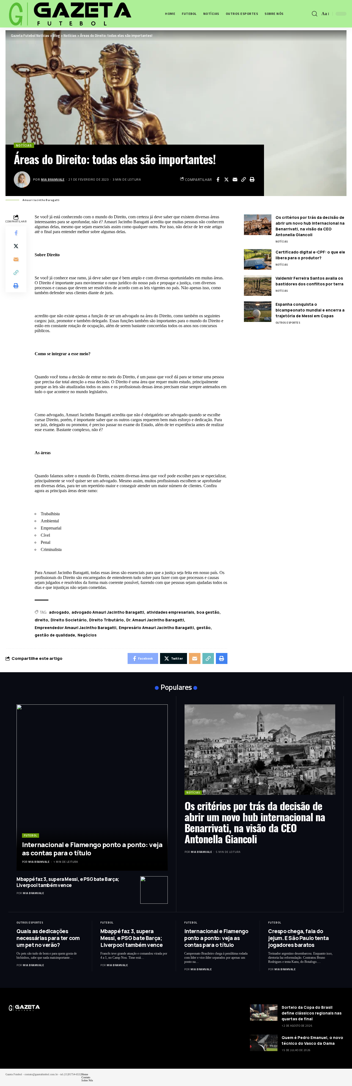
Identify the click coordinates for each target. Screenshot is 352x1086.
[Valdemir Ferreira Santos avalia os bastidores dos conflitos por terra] (257, 285)
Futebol (30, 835)
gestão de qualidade (55, 635)
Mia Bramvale (52, 179)
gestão (203, 627)
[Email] (235, 179)
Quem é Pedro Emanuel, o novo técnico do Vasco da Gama (312, 1040)
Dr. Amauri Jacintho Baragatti (155, 619)
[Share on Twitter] (226, 179)
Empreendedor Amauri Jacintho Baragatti (75, 627)
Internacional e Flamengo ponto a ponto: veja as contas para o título (92, 848)
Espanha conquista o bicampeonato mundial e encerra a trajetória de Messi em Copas (310, 310)
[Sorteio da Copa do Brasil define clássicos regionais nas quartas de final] (263, 1012)
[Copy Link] (243, 179)
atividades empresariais (170, 612)
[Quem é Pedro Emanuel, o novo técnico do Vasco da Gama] (263, 1043)
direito (41, 619)
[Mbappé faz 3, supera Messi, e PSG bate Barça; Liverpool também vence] (154, 890)
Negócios (87, 635)
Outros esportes (288, 323)
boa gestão (208, 612)
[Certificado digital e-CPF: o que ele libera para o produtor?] (257, 259)
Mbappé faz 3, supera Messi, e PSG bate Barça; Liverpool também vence (67, 882)
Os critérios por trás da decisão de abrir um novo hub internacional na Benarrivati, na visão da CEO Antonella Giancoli (255, 822)
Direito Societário (69, 619)
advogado (59, 612)
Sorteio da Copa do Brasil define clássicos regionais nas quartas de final (312, 1013)
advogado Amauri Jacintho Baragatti (108, 612)
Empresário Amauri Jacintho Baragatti (156, 627)
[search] (314, 13)
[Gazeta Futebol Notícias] (69, 13)
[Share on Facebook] (218, 179)
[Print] (252, 179)
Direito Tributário (106, 619)
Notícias (24, 145)
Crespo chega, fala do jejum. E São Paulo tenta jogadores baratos (298, 938)
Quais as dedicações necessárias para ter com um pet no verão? (47, 938)
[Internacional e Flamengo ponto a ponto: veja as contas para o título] (92, 787)
